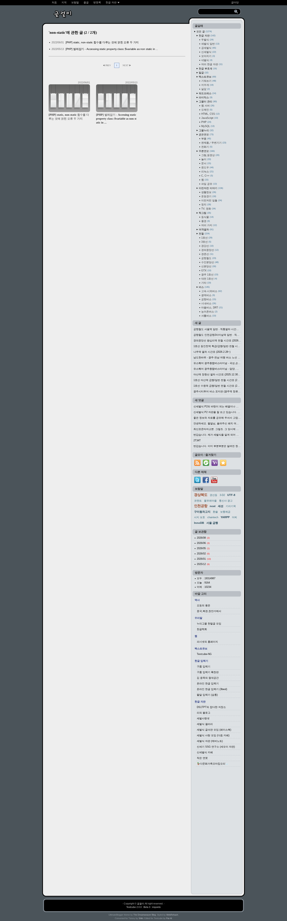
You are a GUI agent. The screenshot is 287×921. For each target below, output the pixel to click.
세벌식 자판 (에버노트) (210, 741)
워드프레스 (207, 93)
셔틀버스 (208, 315)
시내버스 (208, 303)
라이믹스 (205, 97)
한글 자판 (207, 35)
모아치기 (207, 56)
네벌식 (206, 60)
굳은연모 (206, 134)
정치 (205, 204)
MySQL (207, 126)
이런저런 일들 (211, 200)
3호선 (205, 241)
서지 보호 (199, 517)
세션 (220, 506)
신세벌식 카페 (205, 752)
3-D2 (222, 495)
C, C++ (206, 175)
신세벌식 (208, 52)
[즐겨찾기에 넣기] (223, 465)
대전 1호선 (208, 278)
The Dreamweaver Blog (144, 915)
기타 (205, 282)
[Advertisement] (216, 831)
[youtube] (214, 482)
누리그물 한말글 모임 (209, 623)
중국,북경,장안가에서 (209, 611)
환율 (215, 511)
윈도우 (207, 167)
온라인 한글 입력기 (208, 683)
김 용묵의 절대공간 (208, 677)
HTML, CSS (210, 113)
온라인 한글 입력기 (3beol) (212, 689)
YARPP (225, 517)
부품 (205, 138)
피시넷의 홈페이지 (207, 641)
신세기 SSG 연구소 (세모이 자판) (216, 746)
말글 (203, 72)
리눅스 (207, 171)
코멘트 (198, 500)
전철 (204, 233)
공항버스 (208, 299)
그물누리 (206, 130)
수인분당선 (209, 262)
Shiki (141, 918)
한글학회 (202, 629)
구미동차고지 (202, 511)
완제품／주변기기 (213, 142)
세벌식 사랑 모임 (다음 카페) (213, 735)
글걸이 (140, 903)
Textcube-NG (204, 654)
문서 (205, 163)
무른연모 (206, 151)
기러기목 (231, 506)
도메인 (206, 109)
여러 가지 (208, 225)
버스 (204, 287)
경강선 (207, 245)
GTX (205, 270)
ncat (213, 506)
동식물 (207, 217)
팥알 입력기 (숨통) (207, 694)
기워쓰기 (208, 80)
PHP (205, 122)
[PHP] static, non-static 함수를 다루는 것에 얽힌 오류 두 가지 (102, 42)
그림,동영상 (210, 155)
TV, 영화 (208, 208)
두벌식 (207, 39)
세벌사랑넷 (203, 718)
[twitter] (197, 482)
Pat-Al (169, 918)
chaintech (212, 517)
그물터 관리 (207, 101)
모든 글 (203, 31)
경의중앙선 (209, 250)
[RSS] (197, 465)
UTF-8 (231, 494)
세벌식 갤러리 (205, 724)
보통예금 (225, 511)
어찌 (234, 517)
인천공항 (200, 506)
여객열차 (206, 229)
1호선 (206, 237)
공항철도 (208, 258)
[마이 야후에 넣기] (214, 465)
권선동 (213, 495)
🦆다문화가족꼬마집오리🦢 (212, 763)
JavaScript (209, 117)
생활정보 (208, 192)
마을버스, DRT (211, 307)
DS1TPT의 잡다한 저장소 (211, 707)
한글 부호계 (207, 68)
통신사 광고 (226, 500)
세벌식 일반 (210, 43)
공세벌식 (208, 47)
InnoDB (199, 522)
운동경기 (208, 196)
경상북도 (200, 495)
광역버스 (207, 295)
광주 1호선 (209, 274)
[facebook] (206, 482)
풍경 (205, 221)
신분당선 (208, 266)
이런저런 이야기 (210, 188)
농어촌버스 (209, 311)
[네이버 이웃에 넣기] (206, 465)
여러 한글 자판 (211, 64)
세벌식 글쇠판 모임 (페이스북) (214, 729)
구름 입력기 (203, 666)
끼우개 (207, 84)
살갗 (205, 89)
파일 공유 (208, 183)
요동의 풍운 (203, 605)
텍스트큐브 (207, 76)
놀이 (205, 159)
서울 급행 (212, 522)
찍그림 (204, 212)
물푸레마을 (210, 500)
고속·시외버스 (211, 291)
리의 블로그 (203, 712)
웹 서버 (207, 105)
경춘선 (207, 254)
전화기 (206, 146)
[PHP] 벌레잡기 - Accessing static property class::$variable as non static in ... (112, 49)
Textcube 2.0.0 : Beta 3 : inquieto (143, 907)
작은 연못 (202, 758)
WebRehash (172, 915)
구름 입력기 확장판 (208, 672)
